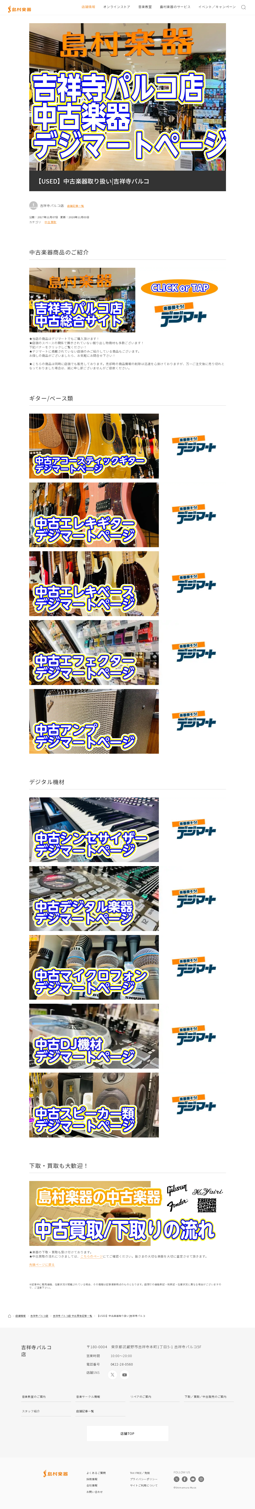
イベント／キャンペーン (217, 6)
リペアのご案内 (140, 1397)
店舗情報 (88, 6)
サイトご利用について (144, 1485)
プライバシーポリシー (144, 1479)
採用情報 (92, 1479)
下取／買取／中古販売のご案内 (206, 1397)
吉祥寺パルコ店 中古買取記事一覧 (72, 1315)
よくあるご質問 (96, 1473)
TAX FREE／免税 (140, 1473)
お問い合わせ (94, 1492)
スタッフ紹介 (31, 1411)
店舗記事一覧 (75, 206)
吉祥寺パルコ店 (39, 1315)
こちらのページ (91, 1256)
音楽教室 (145, 6)
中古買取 (50, 222)
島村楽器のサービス (175, 6)
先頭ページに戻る (42, 1264)
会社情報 (92, 1485)
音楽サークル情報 (88, 1397)
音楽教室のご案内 (34, 1397)
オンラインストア (117, 6)
